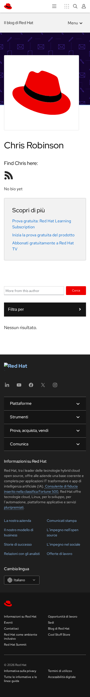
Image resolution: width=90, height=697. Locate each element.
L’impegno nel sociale (63, 544)
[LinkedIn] (7, 386)
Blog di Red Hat (59, 629)
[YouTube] (19, 386)
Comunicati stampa (61, 520)
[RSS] (9, 175)
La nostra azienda (17, 520)
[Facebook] (31, 386)
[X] (43, 386)
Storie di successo (18, 544)
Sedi (51, 623)
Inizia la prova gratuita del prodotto (43, 235)
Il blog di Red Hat (18, 22)
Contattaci (11, 629)
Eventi (8, 623)
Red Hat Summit (15, 645)
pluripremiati (14, 507)
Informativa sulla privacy (20, 671)
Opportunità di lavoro (62, 617)
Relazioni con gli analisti (22, 553)
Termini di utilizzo (60, 671)
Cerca (76, 290)
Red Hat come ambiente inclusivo (20, 637)
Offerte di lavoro (59, 553)
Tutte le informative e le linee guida (20, 679)
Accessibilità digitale (62, 677)
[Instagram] (55, 386)
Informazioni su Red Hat (20, 617)
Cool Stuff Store (59, 635)
